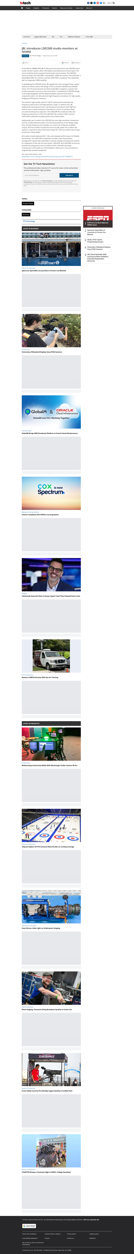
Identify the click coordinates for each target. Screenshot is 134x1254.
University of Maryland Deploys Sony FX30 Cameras (99, 248)
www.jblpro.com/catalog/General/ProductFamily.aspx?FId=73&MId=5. (47, 156)
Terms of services (47, 181)
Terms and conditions (29, 1234)
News (28, 8)
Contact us (70, 1238)
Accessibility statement (29, 1238)
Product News (28, 203)
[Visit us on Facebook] (88, 3)
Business (24, 43)
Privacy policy (71, 1234)
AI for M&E (89, 37)
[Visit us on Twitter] (91, 3)
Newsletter (77, 63)
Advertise (92, 1238)
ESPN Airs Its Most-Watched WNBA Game (97, 224)
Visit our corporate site (91, 1220)
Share (26, 63)
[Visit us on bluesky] (101, 3)
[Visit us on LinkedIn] (94, 3)
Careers (47, 1238)
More (88, 8)
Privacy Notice (28, 182)
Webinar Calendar (74, 37)
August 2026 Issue (40, 37)
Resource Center (66, 8)
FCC (61, 37)
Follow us (66, 63)
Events (54, 8)
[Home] (22, 8)
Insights (36, 8)
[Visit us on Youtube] (98, 3)
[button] (111, 3)
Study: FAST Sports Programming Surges (95, 241)
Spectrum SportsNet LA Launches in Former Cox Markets (96, 232)
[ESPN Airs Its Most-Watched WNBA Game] (98, 219)
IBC (53, 37)
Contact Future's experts (53, 1234)
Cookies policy (94, 1234)
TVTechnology (36, 56)
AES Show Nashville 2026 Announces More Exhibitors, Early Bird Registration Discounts (98, 258)
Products (45, 8)
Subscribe (79, 8)
